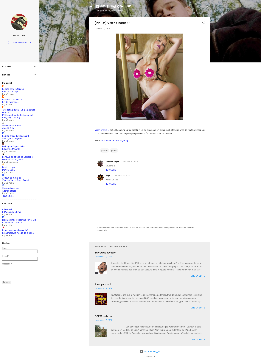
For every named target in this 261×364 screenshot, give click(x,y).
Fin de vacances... (10, 102)
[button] (203, 23)
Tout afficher (8, 196)
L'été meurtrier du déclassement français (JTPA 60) (17, 116)
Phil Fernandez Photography (114, 140)
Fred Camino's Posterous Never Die (19, 220)
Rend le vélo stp (10, 91)
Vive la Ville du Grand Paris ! (15, 180)
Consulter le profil (19, 42)
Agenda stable (9, 191)
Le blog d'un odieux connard (15, 136)
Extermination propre (12, 222)
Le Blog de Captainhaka (13, 146)
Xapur (108, 175)
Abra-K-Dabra (8, 128)
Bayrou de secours (105, 252)
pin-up (114, 150)
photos (104, 150)
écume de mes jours (11, 125)
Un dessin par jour (10, 188)
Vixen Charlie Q (102, 130)
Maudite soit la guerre (12, 159)
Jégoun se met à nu (11, 178)
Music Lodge (8, 167)
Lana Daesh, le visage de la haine (18, 233)
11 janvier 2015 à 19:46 (129, 162)
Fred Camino (19, 36)
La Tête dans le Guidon (13, 89)
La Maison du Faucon (12, 99)
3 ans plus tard (103, 284)
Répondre (111, 170)
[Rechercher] (208, 7)
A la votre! (7, 209)
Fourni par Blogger (151, 351)
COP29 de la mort (104, 316)
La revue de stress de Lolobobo (17, 157)
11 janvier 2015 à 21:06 (121, 176)
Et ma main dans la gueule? (15, 230)
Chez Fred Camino (113, 6)
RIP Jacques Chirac (11, 212)
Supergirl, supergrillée (12, 138)
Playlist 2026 (8, 170)
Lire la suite (198, 276)
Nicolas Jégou (112, 161)
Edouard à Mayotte (11, 149)
